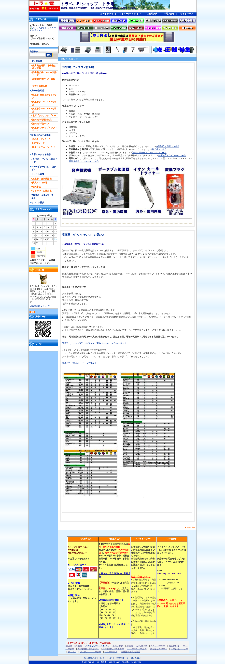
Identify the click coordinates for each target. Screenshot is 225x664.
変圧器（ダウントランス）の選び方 (83, 234)
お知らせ (73, 59)
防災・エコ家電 (39, 182)
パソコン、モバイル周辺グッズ (44, 160)
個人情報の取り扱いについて (98, 658)
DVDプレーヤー (39, 143)
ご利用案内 (152, 13)
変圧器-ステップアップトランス (44, 129)
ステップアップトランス (97, 645)
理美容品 (36, 186)
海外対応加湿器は (167, 146)
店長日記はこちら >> (40, 305)
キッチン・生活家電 (42, 190)
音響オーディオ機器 (41, 154)
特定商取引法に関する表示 (128, 658)
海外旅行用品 (37, 90)
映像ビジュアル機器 (41, 135)
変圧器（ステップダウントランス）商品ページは (89, 343)
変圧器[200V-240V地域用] (44, 110)
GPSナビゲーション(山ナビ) (43, 168)
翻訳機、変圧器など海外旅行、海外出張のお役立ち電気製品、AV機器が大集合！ (99, 8)
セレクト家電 (37, 174)
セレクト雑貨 (37, 202)
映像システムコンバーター (44, 148)
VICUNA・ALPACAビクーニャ (43, 196)
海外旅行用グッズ (40, 123)
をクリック (121, 343)
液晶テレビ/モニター (42, 139)
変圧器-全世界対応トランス (44, 96)
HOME (62, 59)
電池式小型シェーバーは (84, 161)
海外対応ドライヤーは (172, 155)
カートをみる (106, 13)
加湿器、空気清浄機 (42, 178)
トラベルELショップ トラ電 (87, 3)
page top (191, 527)
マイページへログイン (130, 13)
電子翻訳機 (36, 61)
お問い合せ (169, 13)
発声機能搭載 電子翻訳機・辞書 (44, 67)
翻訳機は (159, 149)
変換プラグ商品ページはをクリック (82, 363)
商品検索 (34, 51)
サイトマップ (186, 13)
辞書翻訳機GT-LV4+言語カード (44, 73)
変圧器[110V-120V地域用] (44, 103)
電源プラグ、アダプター (44, 115)
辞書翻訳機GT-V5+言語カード (44, 80)
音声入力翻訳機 (39, 86)
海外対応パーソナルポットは (149, 152)
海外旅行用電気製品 (42, 119)
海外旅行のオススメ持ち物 (78, 67)
